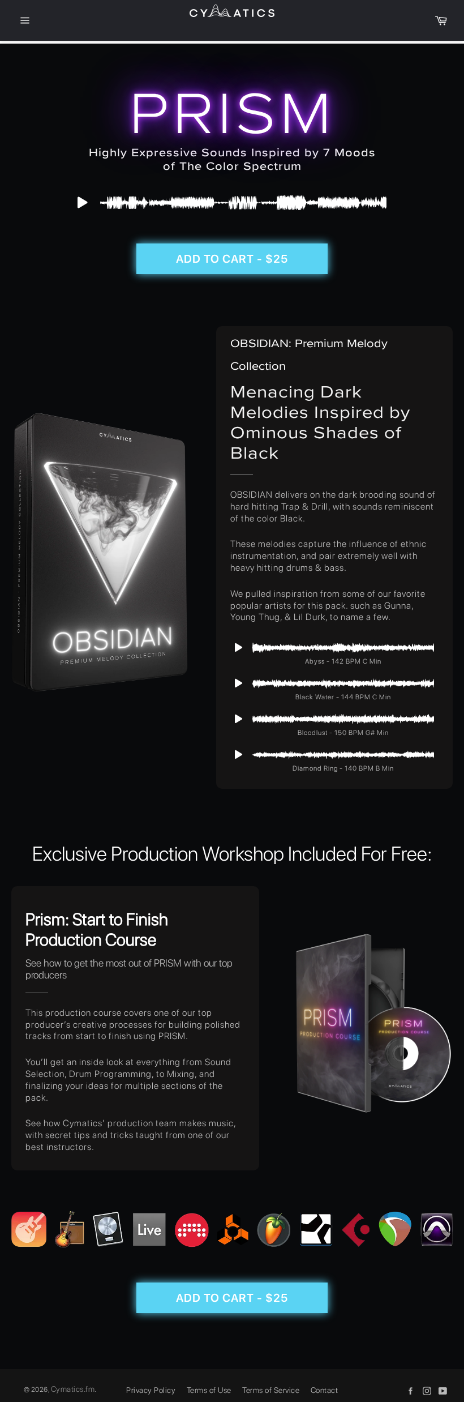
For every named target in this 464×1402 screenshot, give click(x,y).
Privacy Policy (150, 1390)
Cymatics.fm (73, 1389)
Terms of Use (209, 1390)
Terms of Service (270, 1390)
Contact (324, 1390)
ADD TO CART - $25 (232, 259)
